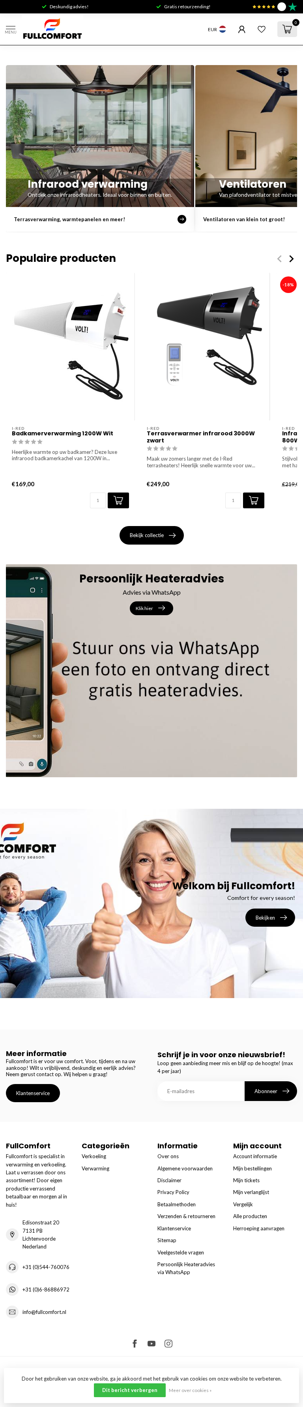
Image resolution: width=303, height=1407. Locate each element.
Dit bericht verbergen (129, 1390)
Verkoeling (94, 1156)
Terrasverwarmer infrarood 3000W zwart (201, 437)
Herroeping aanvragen (258, 1228)
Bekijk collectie (147, 535)
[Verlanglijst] (262, 29)
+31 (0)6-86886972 (45, 1289)
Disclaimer (169, 1180)
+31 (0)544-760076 (45, 1267)
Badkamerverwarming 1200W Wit (62, 434)
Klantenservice (33, 1093)
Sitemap (166, 1240)
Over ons (168, 1156)
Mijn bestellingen (252, 1168)
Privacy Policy (173, 1192)
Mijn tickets (246, 1180)
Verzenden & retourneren (186, 1216)
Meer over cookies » (190, 1390)
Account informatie (255, 1156)
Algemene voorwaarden (185, 1168)
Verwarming (95, 1168)
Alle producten (250, 1216)
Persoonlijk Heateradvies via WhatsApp (186, 1268)
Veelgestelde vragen (180, 1252)
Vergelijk (243, 1204)
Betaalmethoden (176, 1204)
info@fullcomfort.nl (44, 1312)
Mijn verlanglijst (251, 1192)
